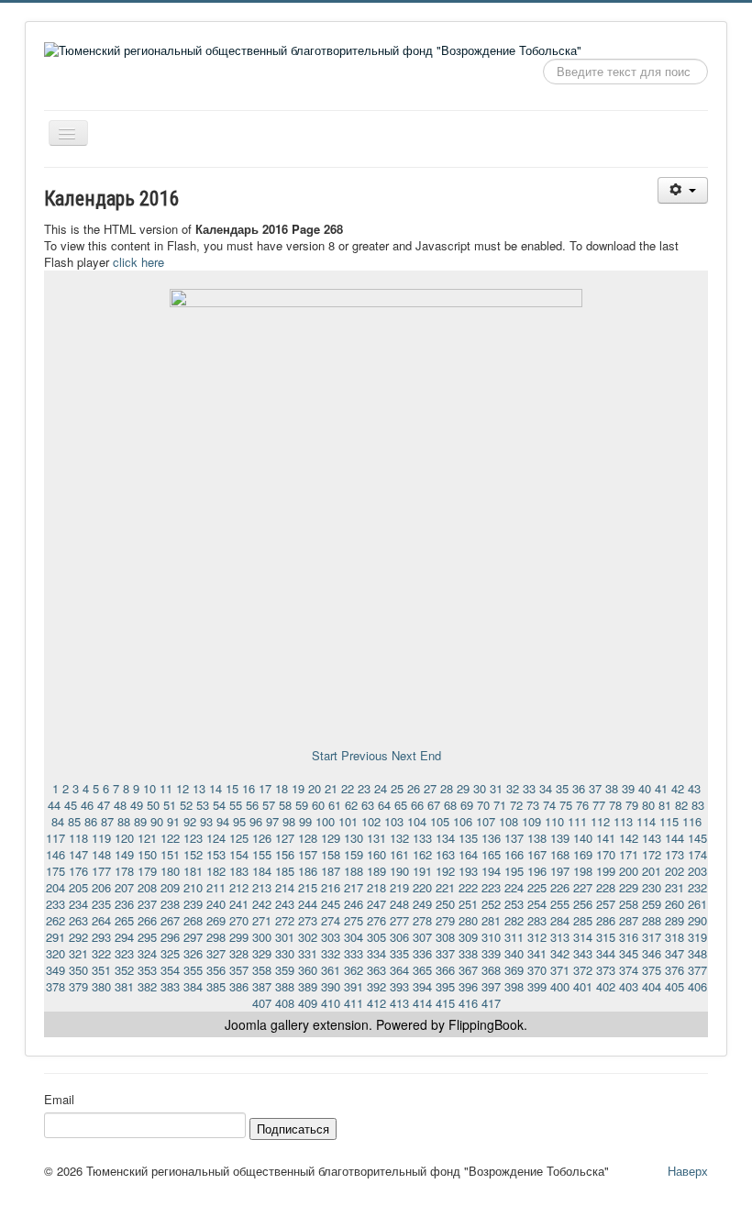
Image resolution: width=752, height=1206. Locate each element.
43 (694, 788)
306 (399, 937)
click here (138, 262)
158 (330, 854)
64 (384, 804)
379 (78, 986)
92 (189, 821)
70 (483, 804)
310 (491, 937)
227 (582, 887)
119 (101, 837)
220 (422, 887)
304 (353, 937)
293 (101, 937)
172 (651, 854)
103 (394, 821)
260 (674, 904)
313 (560, 937)
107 (485, 821)
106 (462, 821)
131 (376, 837)
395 (445, 986)
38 (611, 788)
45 (70, 804)
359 (284, 970)
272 (284, 920)
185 (284, 871)
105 (439, 821)
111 (577, 821)
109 (531, 821)
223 (491, 887)
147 (78, 854)
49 (136, 804)
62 (351, 804)
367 (468, 970)
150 (147, 854)
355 (193, 970)
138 (537, 837)
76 (582, 804)
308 (445, 937)
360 (307, 970)
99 (305, 821)
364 (399, 970)
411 (353, 1003)
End (430, 755)
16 (248, 788)
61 (334, 804)
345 (628, 953)
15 (232, 788)
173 (674, 854)
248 (399, 904)
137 (514, 837)
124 (216, 837)
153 (216, 854)
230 (651, 887)
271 (261, 920)
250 (445, 904)
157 (307, 854)
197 (560, 871)
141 (605, 837)
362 (353, 970)
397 (491, 986)
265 (124, 920)
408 (284, 1003)
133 (422, 837)
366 (445, 970)
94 (222, 821)
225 (537, 887)
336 (422, 953)
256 (582, 904)
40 (644, 788)
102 (371, 821)
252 (491, 904)
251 (468, 904)
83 (697, 804)
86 (90, 821)
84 (57, 821)
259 (651, 904)
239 (193, 904)
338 (468, 953)
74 (549, 804)
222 (468, 887)
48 (120, 804)
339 (491, 953)
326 (193, 953)
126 (261, 837)
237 (147, 904)
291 (55, 937)
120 (124, 837)
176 (78, 871)
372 (582, 970)
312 (537, 937)
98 (288, 821)
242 (261, 904)
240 (216, 904)
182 (216, 871)
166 (514, 854)
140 (582, 837)
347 (674, 953)
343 (582, 953)
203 (697, 871)
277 (399, 920)
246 (353, 904)
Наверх (688, 1170)
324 (147, 953)
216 (330, 887)
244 (307, 904)
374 (628, 970)
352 (124, 970)
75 (565, 804)
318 (674, 937)
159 (353, 854)
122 (170, 837)
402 (605, 986)
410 (330, 1003)
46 (87, 804)
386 (239, 986)
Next (404, 755)
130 (353, 837)
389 (307, 986)
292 (78, 937)
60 (318, 804)
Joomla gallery (267, 1024)
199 (605, 871)
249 (422, 904)
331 (307, 953)
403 (628, 986)
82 (681, 804)
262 (55, 920)
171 (628, 854)
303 (330, 937)
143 (651, 837)
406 (697, 986)
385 (216, 986)
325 (170, 953)
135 (468, 837)
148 (101, 854)
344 (605, 953)
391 (353, 986)
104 (416, 821)
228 (605, 887)
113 (623, 821)
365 (422, 970)
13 (199, 788)
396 (468, 986)
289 (674, 920)
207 (124, 887)
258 (628, 904)
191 (422, 871)
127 (284, 837)
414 (422, 1003)
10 (149, 788)
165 (491, 854)
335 (399, 953)
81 (664, 804)
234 (78, 904)
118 (78, 837)
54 (219, 804)
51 (169, 804)
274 (330, 920)
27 (430, 788)
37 (595, 788)
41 (661, 788)
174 (697, 854)
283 (537, 920)
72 (516, 804)
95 (239, 821)
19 (298, 788)
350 (78, 970)
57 (268, 804)
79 (631, 804)
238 (170, 904)
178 (124, 871)
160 (376, 854)
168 (560, 854)
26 (413, 788)
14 (215, 788)
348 (697, 953)
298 (216, 937)
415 (445, 1003)
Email (59, 1099)
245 (330, 904)
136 (491, 837)
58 (285, 804)
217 (353, 887)
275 (353, 920)
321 (78, 953)
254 (537, 904)
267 (170, 920)
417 (491, 1003)
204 (55, 887)
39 (628, 788)
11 (166, 788)
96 (255, 821)
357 (239, 970)
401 (582, 986)
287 (628, 920)
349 (55, 970)
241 (239, 904)
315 (605, 937)
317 (651, 937)
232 (697, 887)
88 (123, 821)
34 (545, 788)
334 (376, 953)
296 (170, 937)
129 (330, 837)
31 (496, 788)
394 (422, 986)
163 (445, 854)
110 (554, 821)
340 (514, 953)
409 (307, 1003)
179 (147, 871)
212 (239, 887)
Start (324, 755)
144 (674, 837)
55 (235, 804)
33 (529, 788)
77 (598, 804)
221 (445, 887)
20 (314, 788)
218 (376, 887)
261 (697, 904)
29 (463, 788)
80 (648, 804)
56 (252, 804)
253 (514, 904)
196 (537, 871)
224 (514, 887)
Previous (364, 755)
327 (216, 953)
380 (101, 986)
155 (261, 854)
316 (628, 937)
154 (239, 854)
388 (284, 986)
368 (491, 970)
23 (364, 788)
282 (514, 920)
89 (140, 821)
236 (124, 904)
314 (582, 937)
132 (399, 837)
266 (147, 920)
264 (101, 920)
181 (193, 871)
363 (376, 970)
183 (239, 871)
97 (272, 821)
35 (562, 788)
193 (468, 871)
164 (468, 854)
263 (78, 920)
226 (560, 887)
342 (560, 953)
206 (101, 887)
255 (560, 904)
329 (261, 953)
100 (325, 821)
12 (182, 788)
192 (445, 871)
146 (55, 854)
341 (537, 953)
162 (422, 854)
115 (669, 821)
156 (284, 854)
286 (605, 920)
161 (399, 854)
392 (376, 986)
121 (147, 837)
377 (697, 970)
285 (582, 920)
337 (445, 953)
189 (376, 871)
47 (103, 804)
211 (216, 887)
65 (400, 804)
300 (261, 937)
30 (479, 788)
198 (582, 871)
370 (537, 970)
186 (307, 871)
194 (491, 871)
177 (101, 871)
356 (216, 970)
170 (605, 854)
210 (193, 887)
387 (261, 986)
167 (537, 854)
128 (307, 837)
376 (674, 970)
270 (239, 920)
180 (170, 871)
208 (147, 887)
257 (605, 904)
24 (380, 788)
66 (417, 804)
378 (55, 986)
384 (193, 986)
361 (330, 970)
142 (628, 837)
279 (445, 920)
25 (397, 788)
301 (284, 937)
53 (202, 804)
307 (422, 937)
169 (582, 854)
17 (265, 788)
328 (239, 953)
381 (124, 986)
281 (491, 920)
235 (101, 904)
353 (147, 970)
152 (193, 854)
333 (353, 953)
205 (78, 887)
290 (697, 920)
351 (101, 970)
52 (186, 804)
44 (54, 804)
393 (399, 986)
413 (399, 1003)
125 (239, 837)
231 (674, 887)
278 (422, 920)
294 (124, 937)
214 (284, 887)
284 (560, 920)
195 (514, 871)
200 (628, 871)
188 (353, 871)
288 (651, 920)
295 (147, 937)
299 (239, 937)
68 (450, 804)
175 (55, 871)
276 (376, 920)
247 (376, 904)
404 (651, 986)
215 (307, 887)
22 (347, 788)
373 (605, 970)
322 (101, 953)
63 (367, 804)
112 (600, 821)
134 (445, 837)
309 (468, 937)
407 (261, 1003)
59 (301, 804)
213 (261, 887)
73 (532, 804)
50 (153, 804)
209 (170, 887)
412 (376, 1003)
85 (74, 821)
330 (284, 953)
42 (677, 788)
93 (206, 821)
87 (107, 821)
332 (330, 953)
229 (628, 887)
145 (697, 837)
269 (216, 920)
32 (512, 788)
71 (499, 804)
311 (514, 937)
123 (193, 837)
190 (399, 871)
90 (156, 821)
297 (193, 937)
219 (399, 887)
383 (170, 986)
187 (330, 871)
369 (514, 970)
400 (560, 986)
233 (55, 904)
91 (173, 821)
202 (674, 871)
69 (466, 804)
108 (508, 821)
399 (537, 986)
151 (170, 854)
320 (55, 953)
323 (124, 953)
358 (261, 970)
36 (578, 788)
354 (170, 970)
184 (261, 871)
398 (514, 986)
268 (193, 920)
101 (348, 821)
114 (646, 821)
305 (376, 937)
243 (284, 904)
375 (651, 970)
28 (446, 788)
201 (651, 871)
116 (692, 821)
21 (331, 788)
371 (560, 970)
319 (697, 937)
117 (55, 837)
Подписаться (293, 1128)
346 (651, 953)
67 (433, 804)
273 (307, 920)
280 (468, 920)
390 (330, 986)
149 (124, 854)
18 (281, 788)
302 (307, 937)
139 (560, 837)
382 (147, 986)
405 (674, 986)
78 (615, 804)
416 (468, 1003)
